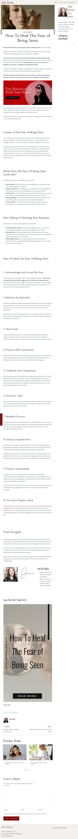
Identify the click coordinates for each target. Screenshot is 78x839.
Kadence (48, 585)
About (56, 2)
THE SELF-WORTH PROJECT (12, 834)
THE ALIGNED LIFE (8, 831)
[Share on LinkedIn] (1, 422)
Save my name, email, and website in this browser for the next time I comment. (26, 814)
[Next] (51, 756)
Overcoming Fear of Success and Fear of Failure (40, 729)
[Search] (75, 43)
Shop (66, 2)
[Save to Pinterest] (1, 419)
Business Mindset (27, 32)
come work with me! (45, 556)
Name (6, 809)
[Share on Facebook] (1, 414)
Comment (6, 785)
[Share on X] (1, 417)
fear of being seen (13, 712)
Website (40, 809)
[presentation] (15, 752)
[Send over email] (1, 424)
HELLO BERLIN (7, 836)
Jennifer (12, 719)
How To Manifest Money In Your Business (39, 763)
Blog (61, 2)
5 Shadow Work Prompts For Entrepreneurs (11, 729)
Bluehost (44, 577)
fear (5, 712)
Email (23, 809)
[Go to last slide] (5, 756)
